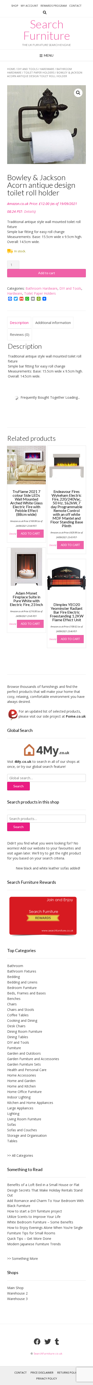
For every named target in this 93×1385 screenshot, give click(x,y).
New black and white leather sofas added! (44, 868)
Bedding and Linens (22, 982)
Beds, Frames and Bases (26, 993)
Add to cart (46, 273)
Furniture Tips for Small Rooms (31, 1233)
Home (11, 69)
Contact (75, 5)
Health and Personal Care (26, 1069)
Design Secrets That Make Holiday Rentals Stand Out (45, 1192)
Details (29, 211)
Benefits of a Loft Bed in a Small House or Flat (43, 1184)
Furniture (14, 1048)
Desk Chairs (16, 1026)
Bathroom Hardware (41, 288)
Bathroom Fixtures (21, 971)
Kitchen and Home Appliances (30, 1102)
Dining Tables (17, 1037)
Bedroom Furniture (22, 987)
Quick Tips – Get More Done (29, 1238)
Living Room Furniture (24, 1119)
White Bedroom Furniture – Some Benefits (40, 1222)
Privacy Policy (46, 1378)
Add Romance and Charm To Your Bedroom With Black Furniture (45, 1203)
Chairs (12, 1004)
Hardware (47, 69)
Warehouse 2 (17, 1293)
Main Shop (15, 1288)
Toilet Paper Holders (39, 72)
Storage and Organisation (27, 1135)
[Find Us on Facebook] (37, 1341)
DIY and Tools (27, 69)
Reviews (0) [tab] (19, 334)
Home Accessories (21, 1075)
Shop (14, 5)
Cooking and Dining (22, 1020)
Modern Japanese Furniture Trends (34, 1244)
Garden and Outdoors (24, 1053)
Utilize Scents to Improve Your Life (34, 1216)
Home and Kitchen (21, 1086)
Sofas (11, 1124)
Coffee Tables (18, 1015)
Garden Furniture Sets (24, 1064)
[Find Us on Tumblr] (57, 1341)
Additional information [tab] (53, 322)
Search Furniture (46, 29)
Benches (14, 998)
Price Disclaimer (42, 1372)
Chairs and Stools (20, 1009)
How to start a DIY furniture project (34, 1211)
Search (18, 827)
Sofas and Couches (22, 1130)
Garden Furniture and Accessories (33, 1059)
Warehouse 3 (17, 1298)
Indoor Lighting (19, 1097)
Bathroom (15, 965)
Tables (12, 1141)
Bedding (13, 976)
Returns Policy (68, 1372)
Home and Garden (21, 1080)
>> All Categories (20, 1155)
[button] (78, 93)
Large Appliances (20, 1108)
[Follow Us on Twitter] (47, 1341)
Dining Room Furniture (24, 1031)
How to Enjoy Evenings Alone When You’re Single (45, 1227)
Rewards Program (54, 5)
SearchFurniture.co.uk (48, 1353)
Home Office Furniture (24, 1091)
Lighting (13, 1113)
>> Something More (22, 1258)
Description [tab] (19, 322)
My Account (29, 5)
